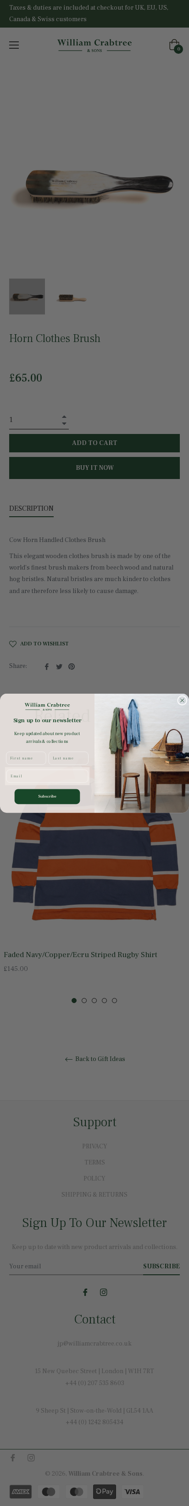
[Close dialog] (182, 700)
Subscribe (47, 796)
